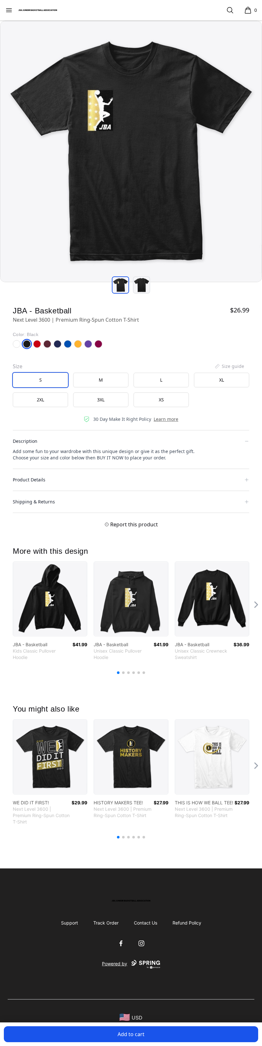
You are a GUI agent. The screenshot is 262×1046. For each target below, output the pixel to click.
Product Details (29, 480)
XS (161, 400)
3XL (100, 400)
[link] (50, 599)
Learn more (166, 419)
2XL (40, 400)
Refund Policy (187, 922)
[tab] (120, 285)
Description (25, 441)
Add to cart (131, 1034)
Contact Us (145, 922)
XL (221, 380)
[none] (229, 366)
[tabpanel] (131, 151)
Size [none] (17, 366)
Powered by (114, 963)
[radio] (40, 380)
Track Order (106, 922)
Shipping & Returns (34, 502)
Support (69, 922)
